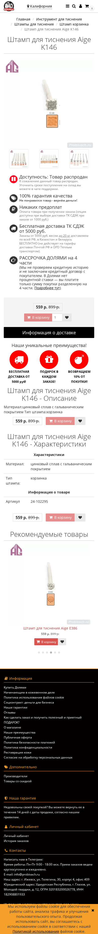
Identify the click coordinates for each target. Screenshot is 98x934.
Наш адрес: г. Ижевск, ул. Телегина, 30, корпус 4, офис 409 (46, 879)
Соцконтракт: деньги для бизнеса (29, 702)
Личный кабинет (16, 836)
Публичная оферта (18, 737)
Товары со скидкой (18, 781)
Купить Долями (15, 687)
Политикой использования (36, 931)
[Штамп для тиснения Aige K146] (49, 104)
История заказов (16, 841)
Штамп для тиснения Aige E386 (49, 628)
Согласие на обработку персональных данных (38, 757)
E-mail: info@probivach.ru (22, 874)
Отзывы (9, 712)
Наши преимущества (19, 732)
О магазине (12, 727)
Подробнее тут (47, 288)
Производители (15, 776)
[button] (89, 6)
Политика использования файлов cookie (34, 697)
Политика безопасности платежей (29, 742)
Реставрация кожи (17, 752)
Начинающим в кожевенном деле (29, 692)
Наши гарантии (15, 707)
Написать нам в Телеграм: (23, 859)
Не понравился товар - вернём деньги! (48, 200)
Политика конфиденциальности (28, 747)
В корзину (40, 317)
